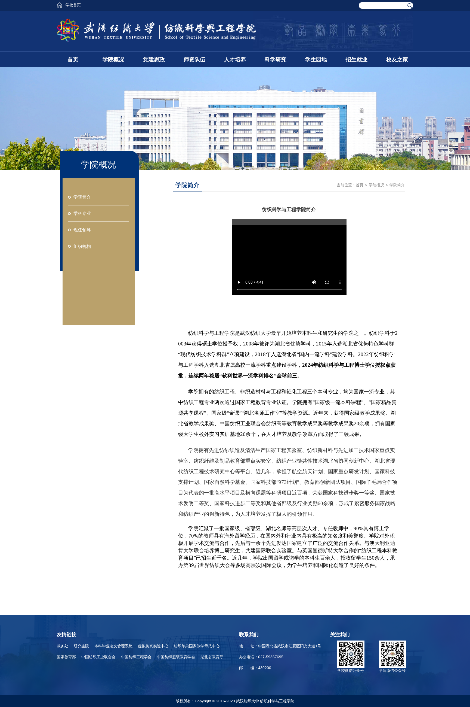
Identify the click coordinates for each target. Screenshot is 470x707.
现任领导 (82, 229)
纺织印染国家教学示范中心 (196, 646)
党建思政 (154, 59)
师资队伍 (194, 59)
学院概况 (113, 59)
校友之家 (397, 59)
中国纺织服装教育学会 (176, 657)
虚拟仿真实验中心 (153, 646)
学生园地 (316, 59)
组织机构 (82, 246)
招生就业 (356, 59)
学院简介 (82, 197)
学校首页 (73, 5)
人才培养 (235, 59)
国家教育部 (66, 657)
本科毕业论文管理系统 (113, 646)
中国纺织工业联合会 (98, 657)
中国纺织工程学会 (136, 657)
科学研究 (275, 59)
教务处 (62, 646)
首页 (72, 59)
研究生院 (81, 646)
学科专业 (82, 213)
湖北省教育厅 (211, 657)
